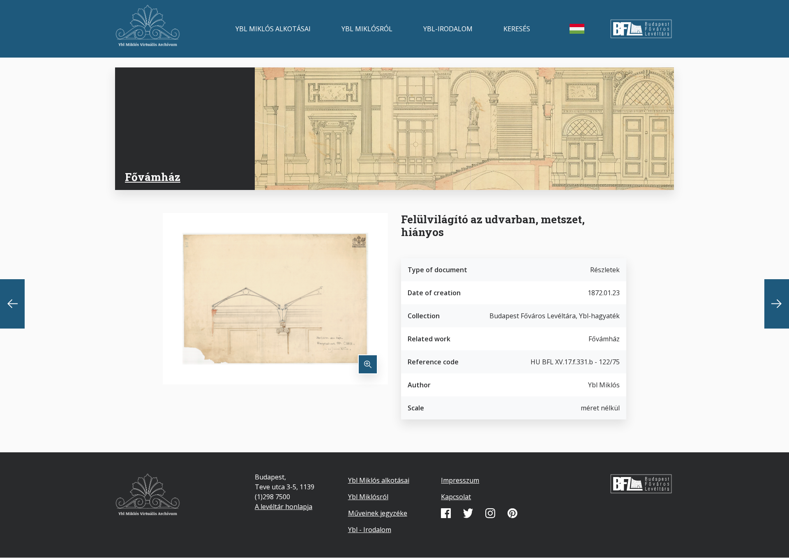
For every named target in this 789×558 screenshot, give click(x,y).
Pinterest (512, 513)
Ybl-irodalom (448, 28)
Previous (12, 304)
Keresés (516, 28)
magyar (577, 29)
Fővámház (152, 177)
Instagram (490, 513)
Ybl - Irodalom (369, 529)
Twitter (468, 513)
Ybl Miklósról (366, 28)
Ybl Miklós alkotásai (273, 28)
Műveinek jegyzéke (377, 513)
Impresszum (460, 480)
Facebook (446, 513)
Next (776, 304)
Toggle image (368, 364)
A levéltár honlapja (283, 506)
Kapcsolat (456, 496)
